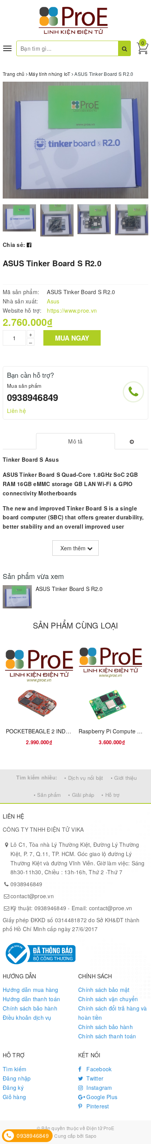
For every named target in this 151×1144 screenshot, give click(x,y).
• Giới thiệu (124, 777)
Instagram (98, 1087)
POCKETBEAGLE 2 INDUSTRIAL (47, 731)
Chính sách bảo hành (30, 1008)
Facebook (98, 1069)
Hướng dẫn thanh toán (31, 999)
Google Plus (101, 1097)
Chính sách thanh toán (107, 1036)
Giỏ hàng (14, 1097)
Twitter (94, 1078)
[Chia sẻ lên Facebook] (29, 244)
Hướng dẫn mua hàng (30, 989)
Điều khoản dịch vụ (27, 1017)
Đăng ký (13, 1087)
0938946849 (32, 397)
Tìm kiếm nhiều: (36, 777)
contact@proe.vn (32, 896)
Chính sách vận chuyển (108, 999)
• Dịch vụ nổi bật (83, 777)
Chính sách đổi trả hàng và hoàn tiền (112, 1012)
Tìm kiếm (14, 1069)
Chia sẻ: (14, 244)
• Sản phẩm (47, 794)
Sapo (91, 1135)
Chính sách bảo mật (104, 989)
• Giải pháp (81, 794)
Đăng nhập (17, 1078)
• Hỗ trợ (110, 794)
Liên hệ (16, 410)
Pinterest (97, 1106)
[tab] (75, 441)
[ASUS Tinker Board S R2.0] (17, 596)
